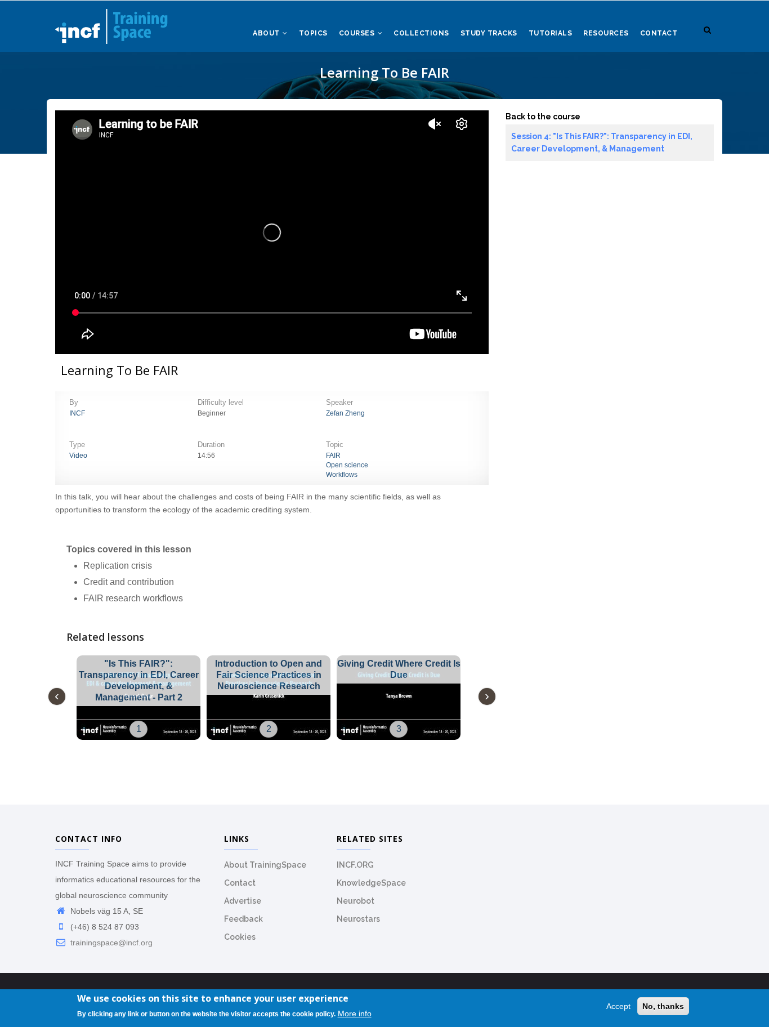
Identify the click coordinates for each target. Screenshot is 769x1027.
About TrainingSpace (265, 864)
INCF (77, 413)
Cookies (240, 936)
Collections (421, 33)
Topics (313, 33)
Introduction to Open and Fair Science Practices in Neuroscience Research (268, 675)
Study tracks (488, 33)
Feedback (243, 918)
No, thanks (663, 1006)
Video (78, 455)
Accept (618, 1006)
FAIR (333, 455)
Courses (358, 33)
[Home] (111, 23)
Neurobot (355, 900)
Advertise (242, 900)
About (267, 33)
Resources (606, 33)
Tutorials (551, 33)
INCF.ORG (355, 864)
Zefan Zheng (345, 413)
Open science (347, 465)
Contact (659, 33)
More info (355, 1014)
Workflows (341, 475)
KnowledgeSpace (371, 882)
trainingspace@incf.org (110, 942)
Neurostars (358, 918)
